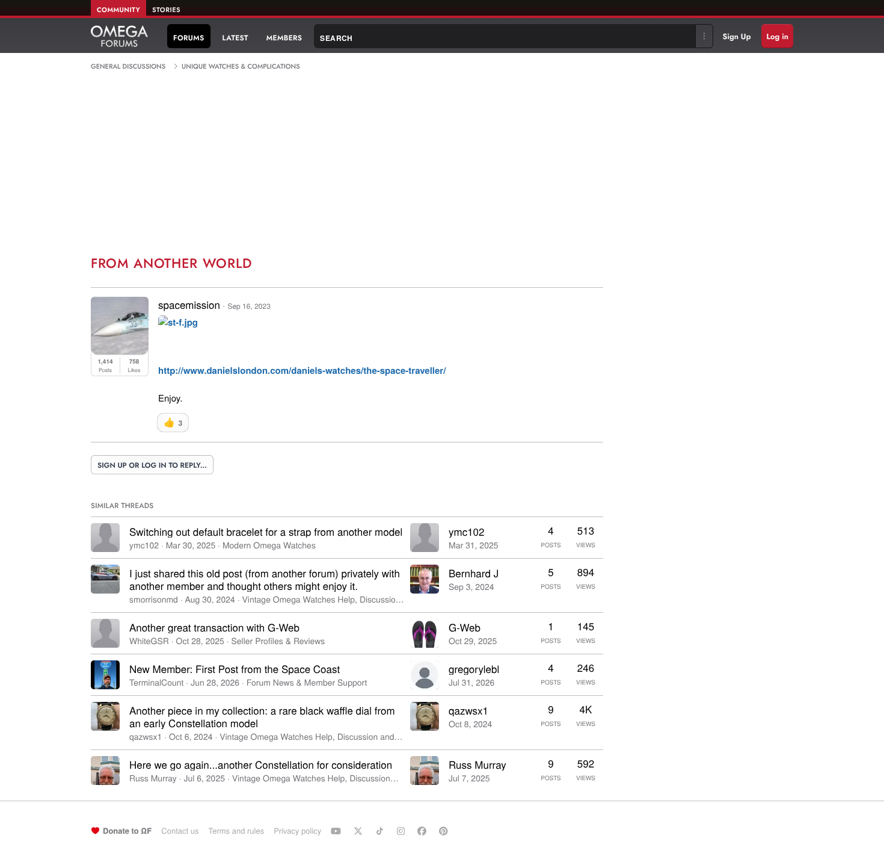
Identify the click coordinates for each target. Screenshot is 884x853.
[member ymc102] (105, 537)
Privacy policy (297, 830)
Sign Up (737, 36)
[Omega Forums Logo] (119, 36)
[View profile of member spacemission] (120, 351)
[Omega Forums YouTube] (337, 831)
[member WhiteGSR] (105, 633)
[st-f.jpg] (178, 324)
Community (118, 10)
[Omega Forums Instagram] (402, 831)
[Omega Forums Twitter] (360, 831)
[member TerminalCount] (105, 674)
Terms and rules (236, 830)
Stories (166, 10)
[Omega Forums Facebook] (423, 831)
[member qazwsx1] (105, 716)
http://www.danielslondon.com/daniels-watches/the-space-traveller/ (302, 370)
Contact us (179, 830)
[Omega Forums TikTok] (381, 831)
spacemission (189, 304)
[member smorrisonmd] (105, 579)
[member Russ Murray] (105, 770)
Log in (777, 36)
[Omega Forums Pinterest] (445, 831)
